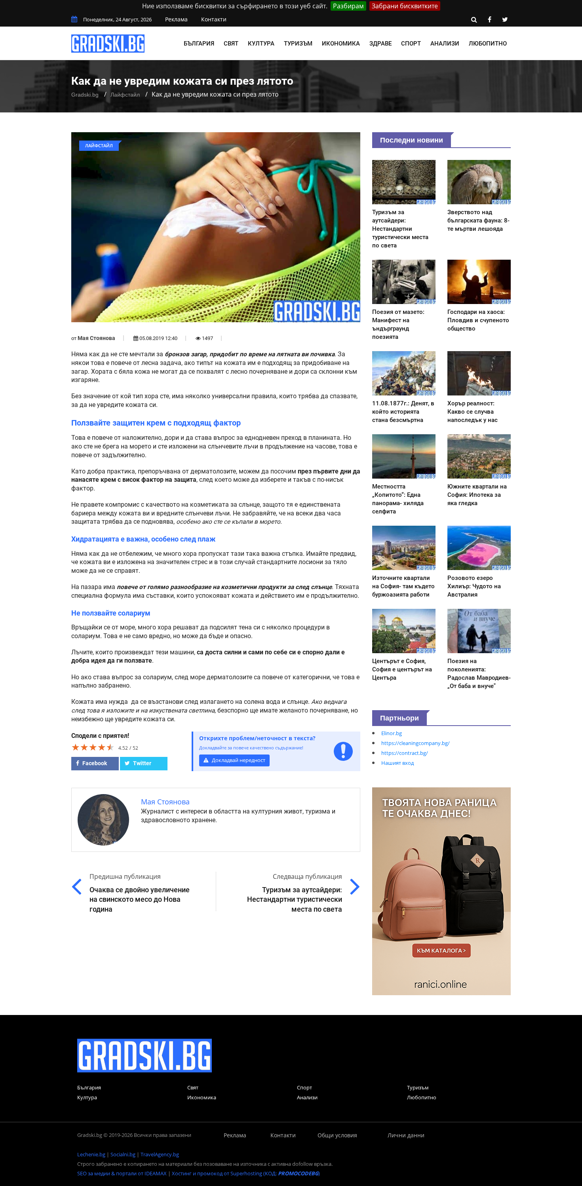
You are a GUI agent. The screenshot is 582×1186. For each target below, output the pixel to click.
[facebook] (489, 19)
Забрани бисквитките (405, 6)
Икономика (341, 43)
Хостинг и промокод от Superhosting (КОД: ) (246, 1173)
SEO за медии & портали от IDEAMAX (122, 1173)
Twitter (141, 763)
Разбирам (348, 6)
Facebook (94, 763)
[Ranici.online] (441, 890)
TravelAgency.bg (160, 1154)
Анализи (444, 43)
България (199, 43)
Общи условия (337, 1135)
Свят (231, 43)
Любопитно (488, 43)
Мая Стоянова (96, 338)
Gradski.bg (85, 94)
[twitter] (505, 19)
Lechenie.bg (91, 1154)
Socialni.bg (122, 1154)
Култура (261, 43)
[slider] (93, 747)
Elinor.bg (391, 733)
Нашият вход (397, 762)
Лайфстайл (125, 94)
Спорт (411, 43)
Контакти (213, 19)
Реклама (176, 19)
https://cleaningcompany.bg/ (415, 743)
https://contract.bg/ (404, 752)
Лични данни (406, 1135)
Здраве (380, 43)
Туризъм (298, 43)
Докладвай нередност (238, 760)
